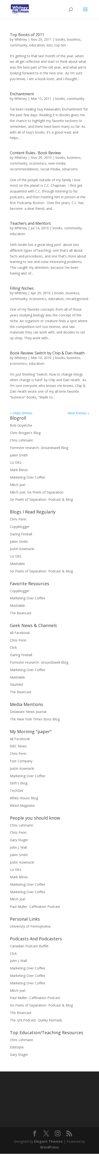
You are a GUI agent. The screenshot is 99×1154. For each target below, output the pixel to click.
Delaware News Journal (28, 711)
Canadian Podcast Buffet (29, 946)
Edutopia (17, 1047)
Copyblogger (20, 526)
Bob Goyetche (21, 425)
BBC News (18, 746)
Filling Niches (22, 288)
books (60, 39)
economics (37, 163)
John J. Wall (18, 847)
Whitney (20, 39)
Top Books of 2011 (27, 34)
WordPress (49, 1147)
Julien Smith (19, 455)
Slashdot (16, 684)
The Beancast (20, 613)
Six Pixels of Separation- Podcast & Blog (41, 499)
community (18, 45)
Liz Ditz (15, 462)
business (73, 39)
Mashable (17, 563)
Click (13, 647)
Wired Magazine (22, 805)
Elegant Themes (48, 1141)
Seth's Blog (18, 783)
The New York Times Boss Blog (35, 719)
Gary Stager (19, 840)
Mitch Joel (17, 484)
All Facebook (20, 632)
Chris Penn (18, 519)
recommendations (24, 169)
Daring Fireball (21, 534)
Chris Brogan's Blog (25, 432)
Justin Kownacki (22, 548)
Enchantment (22, 93)
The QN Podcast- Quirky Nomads (36, 1020)
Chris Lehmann (21, 440)
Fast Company (21, 761)
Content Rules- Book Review (35, 152)
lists (50, 45)
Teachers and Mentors (30, 223)
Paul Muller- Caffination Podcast (35, 906)
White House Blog (24, 798)
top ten (60, 45)
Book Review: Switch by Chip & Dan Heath (47, 353)
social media (50, 169)
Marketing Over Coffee (27, 477)
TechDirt (16, 790)
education (37, 45)
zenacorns (70, 169)
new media (56, 163)
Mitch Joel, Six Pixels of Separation (36, 492)
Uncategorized (77, 298)
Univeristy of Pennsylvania (30, 926)
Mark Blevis (19, 470)
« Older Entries (21, 413)
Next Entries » (78, 413)
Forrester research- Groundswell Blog (39, 447)
